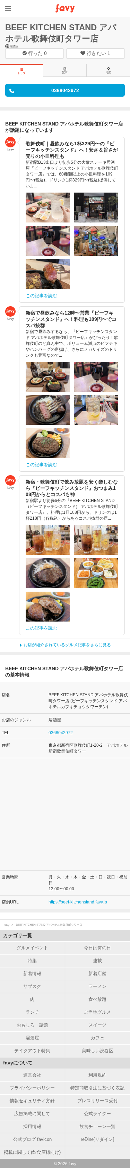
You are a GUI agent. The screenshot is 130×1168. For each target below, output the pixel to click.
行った (37, 53)
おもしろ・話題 (32, 1025)
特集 (32, 960)
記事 (65, 72)
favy (7, 924)
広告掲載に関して (32, 1113)
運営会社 (32, 1075)
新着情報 (32, 973)
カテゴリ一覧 (17, 935)
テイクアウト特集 (32, 1050)
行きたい (97, 53)
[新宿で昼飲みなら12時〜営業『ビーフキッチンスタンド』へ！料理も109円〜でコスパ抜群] (48, 377)
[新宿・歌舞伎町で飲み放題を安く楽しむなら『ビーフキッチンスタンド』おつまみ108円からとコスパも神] (48, 540)
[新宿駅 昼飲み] (48, 241)
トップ (21, 73)
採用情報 (32, 1126)
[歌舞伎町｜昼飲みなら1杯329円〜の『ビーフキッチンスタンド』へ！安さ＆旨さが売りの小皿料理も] (48, 207)
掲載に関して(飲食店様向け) (32, 1152)
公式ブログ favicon (32, 1139)
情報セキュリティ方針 (32, 1100)
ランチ (32, 1012)
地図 (108, 72)
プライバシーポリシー (32, 1087)
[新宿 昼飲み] (96, 207)
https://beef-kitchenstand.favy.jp (78, 902)
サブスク (32, 986)
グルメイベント (32, 947)
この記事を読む (41, 295)
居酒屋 (32, 1037)
